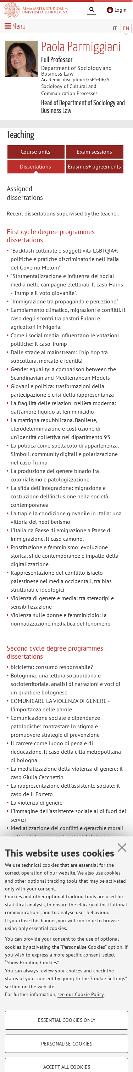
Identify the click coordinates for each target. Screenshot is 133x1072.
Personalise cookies (66, 1044)
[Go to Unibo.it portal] (36, 10)
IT (115, 28)
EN (126, 28)
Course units (35, 151)
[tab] (33, 194)
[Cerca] (91, 10)
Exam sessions (94, 151)
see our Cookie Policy (80, 994)
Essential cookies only (66, 1020)
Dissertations (35, 166)
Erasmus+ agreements (94, 166)
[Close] (122, 847)
